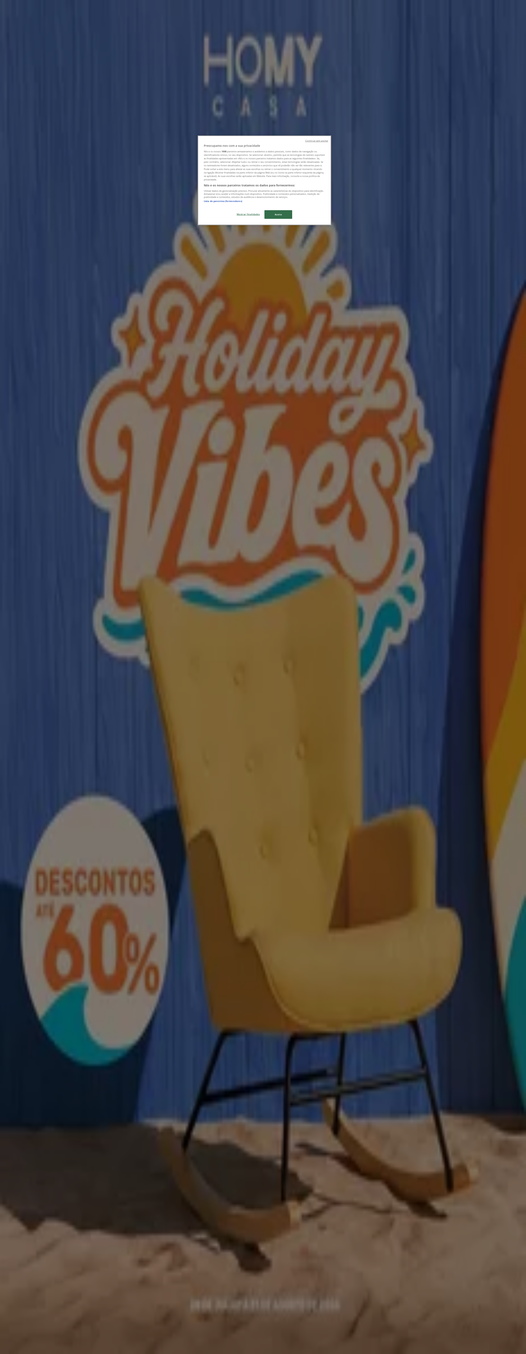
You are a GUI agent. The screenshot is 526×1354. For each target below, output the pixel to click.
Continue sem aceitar (316, 140)
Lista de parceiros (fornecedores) (223, 201)
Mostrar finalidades (248, 214)
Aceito (278, 214)
